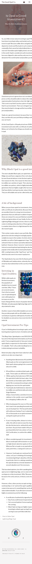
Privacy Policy (8, 553)
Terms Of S (18, 553)
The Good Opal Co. (9, 2)
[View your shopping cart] (24, 2)
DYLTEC (4, 550)
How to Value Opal (8, 516)
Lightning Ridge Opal (9, 519)
